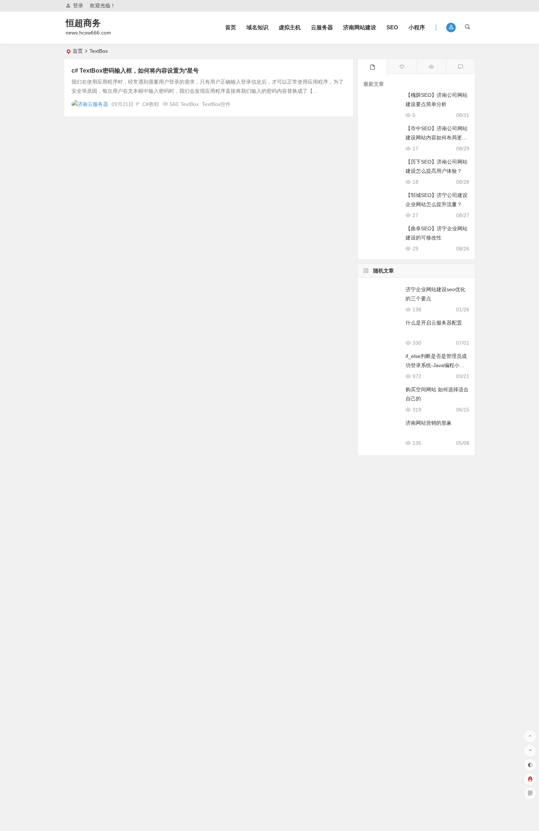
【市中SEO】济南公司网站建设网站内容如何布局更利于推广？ (436, 137)
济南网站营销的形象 (429, 423)
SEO (392, 27)
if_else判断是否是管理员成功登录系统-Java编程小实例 (436, 365)
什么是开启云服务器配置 (434, 323)
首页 (230, 27)
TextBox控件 (216, 104)
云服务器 (322, 27)
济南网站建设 (359, 27)
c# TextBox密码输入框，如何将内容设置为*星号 (135, 70)
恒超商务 (83, 23)
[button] (451, 27)
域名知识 (257, 27)
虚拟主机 (290, 27)
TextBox (189, 104)
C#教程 (150, 104)
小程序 (416, 27)
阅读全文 (339, 104)
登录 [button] (78, 5)
